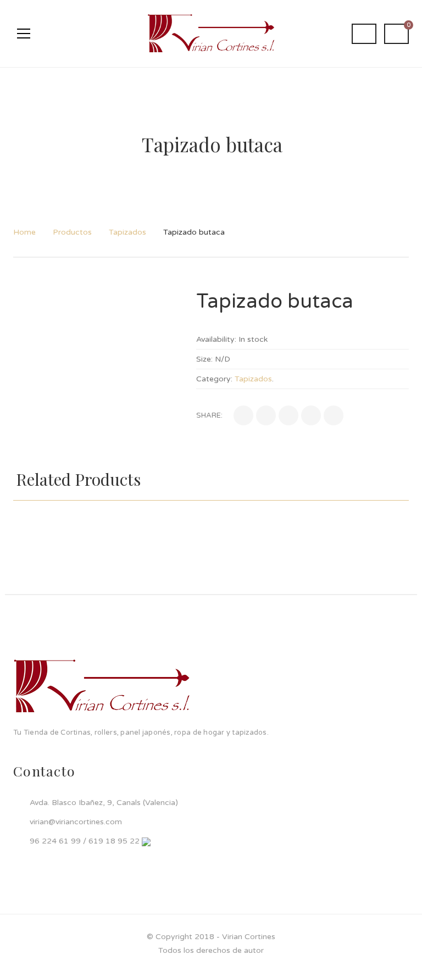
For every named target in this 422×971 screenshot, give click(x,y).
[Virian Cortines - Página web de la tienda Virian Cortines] (211, 33)
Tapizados (127, 232)
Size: (204, 359)
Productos (72, 232)
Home (24, 232)
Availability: (216, 339)
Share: (209, 415)
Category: (214, 379)
